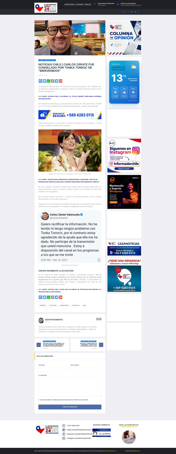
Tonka (84, 305)
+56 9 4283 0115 (73, 425)
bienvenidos (43, 305)
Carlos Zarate (53, 305)
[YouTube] (132, 12)
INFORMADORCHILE (64, 305)
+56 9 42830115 (102, 5)
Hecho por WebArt (132, 100)
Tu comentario (42, 375)
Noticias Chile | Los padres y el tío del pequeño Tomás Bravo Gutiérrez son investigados (54, 345)
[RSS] (138, 12)
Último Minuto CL (111, 451)
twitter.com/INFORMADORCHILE (79, 430)
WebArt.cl (137, 451)
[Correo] (135, 12)
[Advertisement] (124, 122)
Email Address (75, 365)
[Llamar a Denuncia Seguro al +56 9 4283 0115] (69, 114)
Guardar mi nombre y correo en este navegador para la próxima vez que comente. (64, 399)
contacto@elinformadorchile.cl (131, 5)
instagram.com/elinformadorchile (79, 438)
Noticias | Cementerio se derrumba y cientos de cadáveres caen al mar (88, 345)
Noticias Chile (75, 305)
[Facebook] (122, 12)
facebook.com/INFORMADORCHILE (80, 434)
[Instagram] (128, 12)
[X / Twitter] (125, 12)
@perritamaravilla (129, 426)
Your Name (41, 365)
